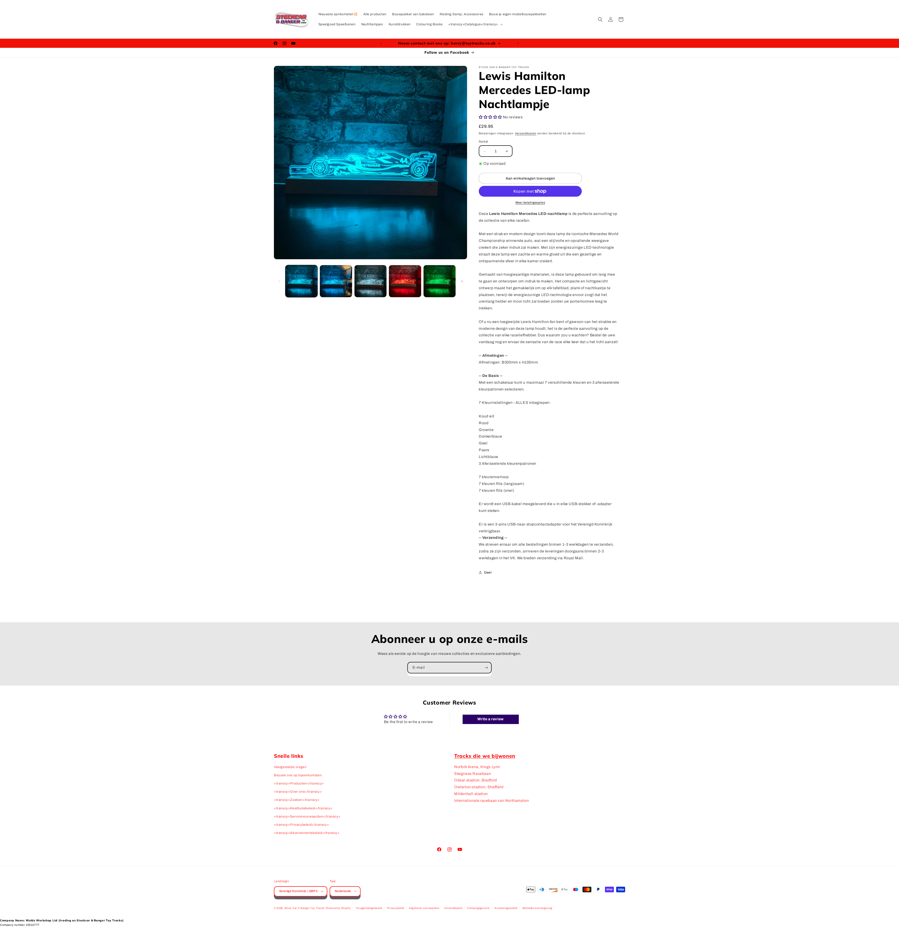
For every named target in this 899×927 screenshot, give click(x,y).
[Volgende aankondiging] (518, 43)
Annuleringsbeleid (505, 907)
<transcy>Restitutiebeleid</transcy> (303, 808)
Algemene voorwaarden (424, 907)
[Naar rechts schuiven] (462, 281)
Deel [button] (487, 572)
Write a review (490, 719)
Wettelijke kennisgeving (537, 907)
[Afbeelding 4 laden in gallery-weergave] (405, 281)
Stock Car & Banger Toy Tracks (304, 907)
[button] (475, 24)
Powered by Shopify (338, 907)
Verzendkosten (525, 133)
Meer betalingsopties (530, 202)
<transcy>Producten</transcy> (299, 783)
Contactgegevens (478, 907)
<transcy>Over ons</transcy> (298, 791)
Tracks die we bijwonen (484, 756)
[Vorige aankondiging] (381, 43)
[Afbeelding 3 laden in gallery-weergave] (370, 281)
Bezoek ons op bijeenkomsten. (298, 775)
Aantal (483, 141)
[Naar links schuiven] (279, 281)
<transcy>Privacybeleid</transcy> (301, 824)
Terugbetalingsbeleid (369, 907)
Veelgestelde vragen (290, 767)
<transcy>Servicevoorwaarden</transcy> (307, 816)
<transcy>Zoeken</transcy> (297, 800)
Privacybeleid (395, 907)
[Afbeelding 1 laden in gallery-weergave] (301, 281)
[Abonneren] (486, 667)
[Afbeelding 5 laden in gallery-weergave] (440, 281)
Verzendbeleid (453, 907)
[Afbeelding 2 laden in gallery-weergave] (336, 281)
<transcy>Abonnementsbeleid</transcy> (307, 833)
